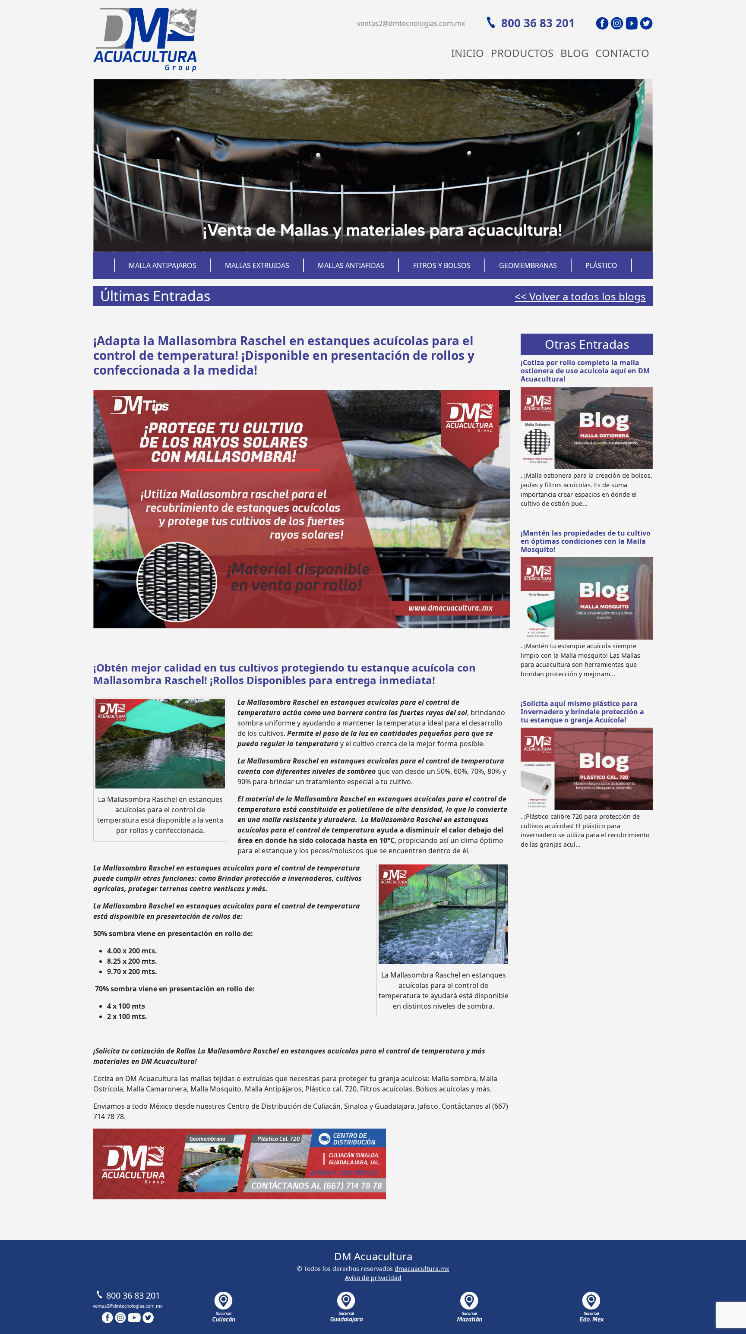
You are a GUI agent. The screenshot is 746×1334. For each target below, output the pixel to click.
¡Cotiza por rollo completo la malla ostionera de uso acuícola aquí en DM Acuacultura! (585, 371)
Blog (574, 53)
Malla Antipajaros (162, 265)
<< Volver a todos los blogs (580, 296)
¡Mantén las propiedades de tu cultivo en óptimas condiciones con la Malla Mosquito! (586, 541)
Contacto (622, 53)
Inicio (467, 53)
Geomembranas (528, 265)
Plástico (601, 265)
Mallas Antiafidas (351, 265)
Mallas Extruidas (257, 265)
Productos (522, 53)
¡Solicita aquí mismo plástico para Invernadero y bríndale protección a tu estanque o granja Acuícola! (582, 712)
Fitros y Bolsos (442, 265)
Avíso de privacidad (373, 1278)
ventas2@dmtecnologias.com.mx (411, 23)
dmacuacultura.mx (422, 1269)
